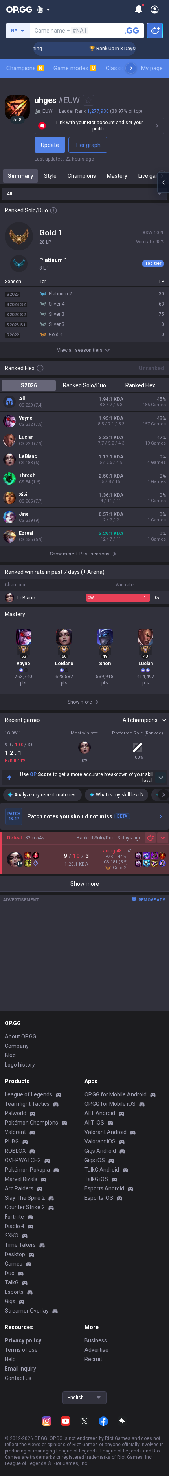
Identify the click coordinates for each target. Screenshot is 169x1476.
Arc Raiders (19, 1188)
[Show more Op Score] (160, 777)
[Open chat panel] (163, 182)
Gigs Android (100, 1151)
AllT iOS (94, 1123)
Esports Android (104, 1188)
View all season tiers (80, 350)
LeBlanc (28, 456)
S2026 (29, 385)
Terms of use (21, 1350)
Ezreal (26, 533)
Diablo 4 (14, 1226)
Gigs (10, 1301)
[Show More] (43, 9)
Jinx (23, 514)
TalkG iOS (96, 1179)
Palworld (15, 1113)
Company (17, 1046)
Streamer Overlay (27, 1311)
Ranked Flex (140, 385)
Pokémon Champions (31, 1123)
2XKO (11, 1235)
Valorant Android (105, 1132)
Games (13, 1264)
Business (95, 1340)
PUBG (12, 1141)
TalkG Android (101, 1170)
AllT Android (99, 1113)
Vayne (26, 418)
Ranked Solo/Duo (84, 385)
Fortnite (14, 1217)
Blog (10, 1055)
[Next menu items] (130, 68)
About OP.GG (20, 1036)
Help (10, 1359)
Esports (14, 1292)
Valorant (15, 1132)
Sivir (24, 494)
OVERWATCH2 (23, 1160)
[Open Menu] (155, 9)
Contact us (18, 1378)
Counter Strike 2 (25, 1207)
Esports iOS (98, 1198)
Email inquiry (20, 1369)
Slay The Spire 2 (25, 1198)
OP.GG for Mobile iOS (110, 1104)
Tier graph (88, 145)
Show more (84, 884)
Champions (24, 68)
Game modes (74, 68)
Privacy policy (23, 1340)
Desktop (15, 1254)
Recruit (93, 1359)
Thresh (27, 475)
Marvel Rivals (21, 1179)
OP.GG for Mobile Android (115, 1094)
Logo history (20, 1065)
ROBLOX (15, 1151)
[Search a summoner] (132, 30)
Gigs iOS (94, 1160)
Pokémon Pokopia (27, 1170)
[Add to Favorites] (88, 100)
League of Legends (28, 1094)
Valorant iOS (100, 1141)
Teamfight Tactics (27, 1104)
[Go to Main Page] (19, 9)
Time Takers (20, 1245)
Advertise (96, 1350)
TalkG (11, 1282)
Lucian (26, 437)
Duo (10, 1273)
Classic (118, 68)
